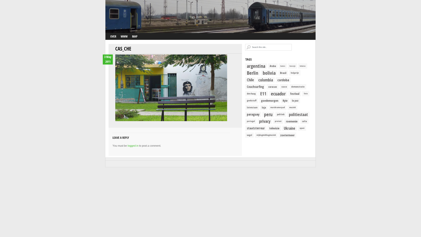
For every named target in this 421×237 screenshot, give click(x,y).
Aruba (273, 66)
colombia (265, 79)
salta (304, 121)
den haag (251, 93)
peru (268, 114)
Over (113, 36)
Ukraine (289, 128)
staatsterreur (256, 128)
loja (264, 107)
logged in (133, 145)
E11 (263, 93)
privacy (264, 121)
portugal (251, 121)
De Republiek (210, 16)
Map (134, 36)
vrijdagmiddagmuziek (266, 135)
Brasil (283, 73)
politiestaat (298, 114)
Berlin (252, 73)
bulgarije (295, 72)
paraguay (253, 114)
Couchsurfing (255, 86)
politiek (281, 114)
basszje (292, 66)
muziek (292, 107)
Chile (250, 79)
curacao (272, 87)
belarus (303, 66)
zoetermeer (287, 135)
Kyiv (285, 100)
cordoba (283, 79)
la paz (295, 100)
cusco (284, 86)
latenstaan (252, 107)
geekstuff (252, 100)
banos (282, 66)
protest (278, 121)
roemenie (291, 121)
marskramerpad (277, 107)
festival (294, 94)
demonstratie (298, 86)
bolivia (269, 73)
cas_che (123, 48)
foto (306, 93)
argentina (256, 66)
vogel (249, 135)
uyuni (302, 128)
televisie (274, 128)
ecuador (278, 93)
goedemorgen (269, 100)
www (124, 36)
